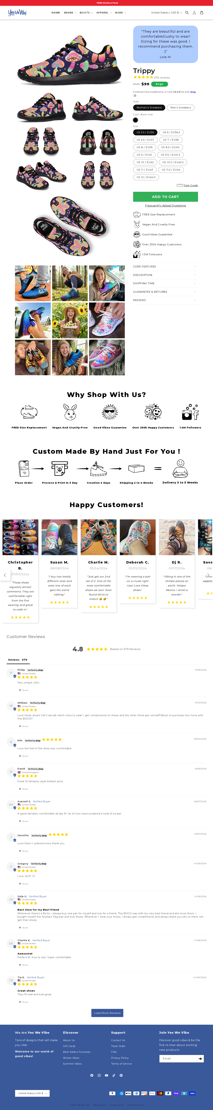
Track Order (118, 1046)
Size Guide (191, 185)
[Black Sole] (135, 120)
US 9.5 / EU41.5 (170, 154)
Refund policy (100, 1105)
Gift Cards (69, 1046)
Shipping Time (144, 283)
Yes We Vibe (83, 1105)
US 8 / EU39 (145, 147)
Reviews (139, 300)
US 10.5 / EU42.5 (173, 162)
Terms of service (135, 1105)
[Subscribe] (200, 1059)
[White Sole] (142, 120)
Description (142, 275)
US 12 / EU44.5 (146, 177)
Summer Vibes (72, 1063)
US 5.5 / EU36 (145, 132)
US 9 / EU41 (144, 154)
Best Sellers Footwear (77, 1051)
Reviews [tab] (13, 659)
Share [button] (25, 690)
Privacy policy (117, 1105)
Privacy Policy (120, 1057)
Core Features (144, 266)
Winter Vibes (71, 1057)
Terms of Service (121, 1063)
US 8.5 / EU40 (170, 147)
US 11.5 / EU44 (171, 169)
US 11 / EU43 (145, 169)
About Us (69, 1040)
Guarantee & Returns (150, 291)
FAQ (114, 1051)
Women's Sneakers (149, 107)
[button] (70, 12)
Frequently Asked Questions (165, 205)
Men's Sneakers (180, 107)
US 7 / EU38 (171, 139)
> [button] (107, 1013)
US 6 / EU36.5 (171, 132)
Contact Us (118, 1040)
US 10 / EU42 (145, 162)
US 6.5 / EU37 (145, 139)
